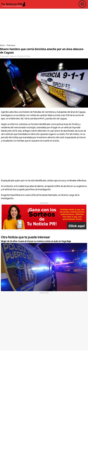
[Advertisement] (44, 26)
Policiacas (11, 45)
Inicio (2, 45)
